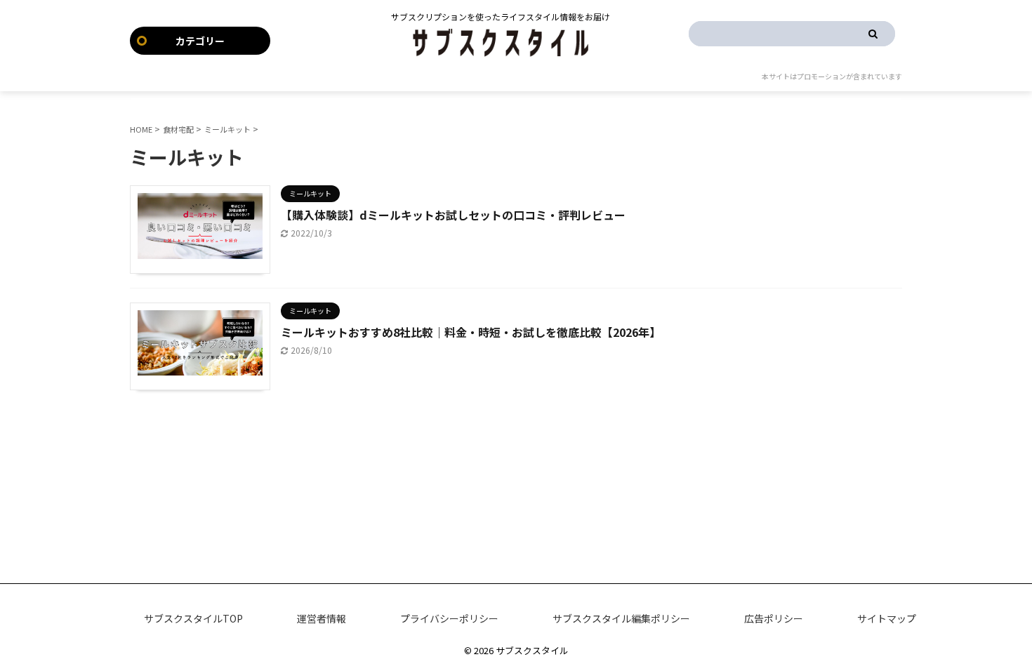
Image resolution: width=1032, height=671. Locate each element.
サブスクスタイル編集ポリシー (621, 618)
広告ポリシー (773, 618)
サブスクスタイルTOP (193, 618)
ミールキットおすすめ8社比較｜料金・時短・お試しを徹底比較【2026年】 (471, 332)
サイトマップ (886, 618)
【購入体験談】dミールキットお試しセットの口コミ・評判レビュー (453, 214)
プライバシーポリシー (449, 618)
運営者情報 (321, 618)
